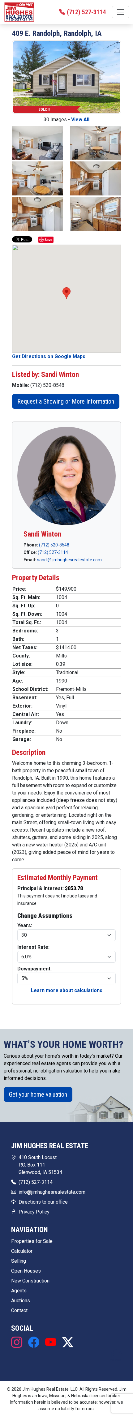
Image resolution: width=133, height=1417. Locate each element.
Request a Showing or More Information (65, 401)
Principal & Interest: (41, 888)
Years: (24, 925)
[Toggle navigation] (120, 12)
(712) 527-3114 (53, 552)
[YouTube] (50, 1342)
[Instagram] (18, 1342)
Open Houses (26, 1271)
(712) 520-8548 (54, 544)
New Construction (30, 1281)
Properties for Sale (32, 1241)
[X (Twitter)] (66, 1342)
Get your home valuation (38, 1094)
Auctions (20, 1301)
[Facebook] (33, 1342)
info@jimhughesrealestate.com (52, 1192)
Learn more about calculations (66, 990)
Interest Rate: (33, 947)
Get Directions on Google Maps (48, 356)
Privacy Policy (34, 1212)
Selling (18, 1261)
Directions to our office (43, 1202)
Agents (19, 1291)
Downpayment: (34, 969)
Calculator (21, 1251)
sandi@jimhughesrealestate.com (69, 559)
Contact (19, 1310)
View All (80, 119)
